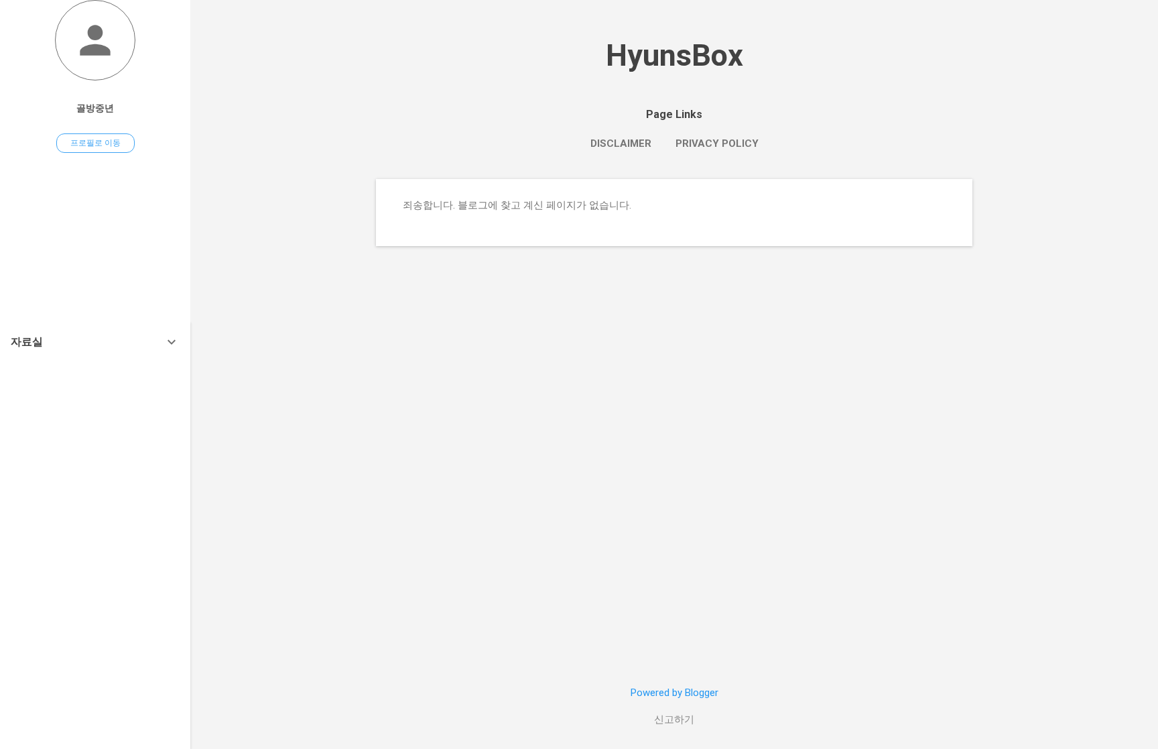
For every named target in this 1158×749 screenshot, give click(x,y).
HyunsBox (674, 55)
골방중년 (95, 108)
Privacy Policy (717, 143)
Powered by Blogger (674, 693)
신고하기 (674, 719)
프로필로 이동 (95, 143)
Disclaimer (620, 143)
